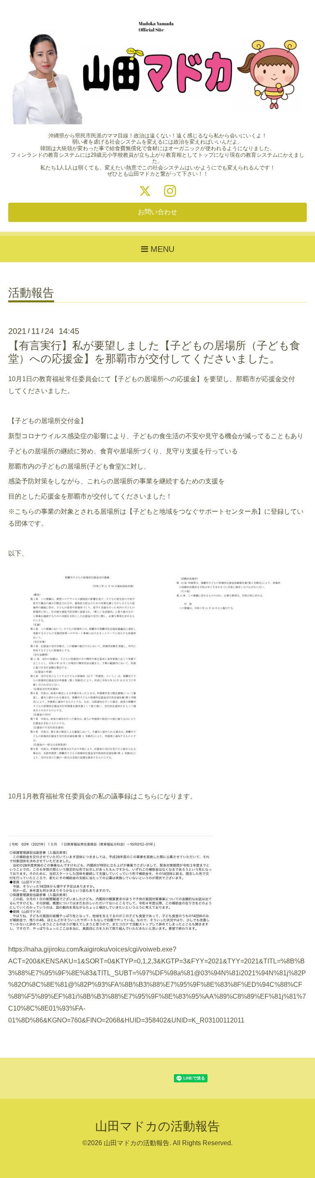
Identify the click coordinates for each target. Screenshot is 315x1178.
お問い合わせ (157, 211)
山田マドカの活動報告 (157, 1126)
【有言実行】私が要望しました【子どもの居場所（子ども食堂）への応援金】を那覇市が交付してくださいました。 (154, 351)
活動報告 (31, 293)
